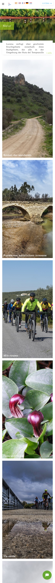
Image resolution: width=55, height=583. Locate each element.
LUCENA (45, 3)
